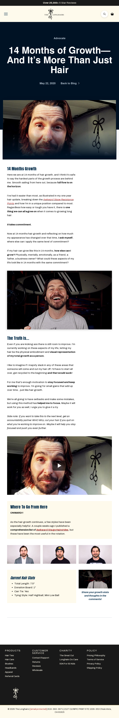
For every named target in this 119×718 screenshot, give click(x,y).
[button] (5, 14)
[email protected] (38, 709)
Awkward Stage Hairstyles (52, 529)
